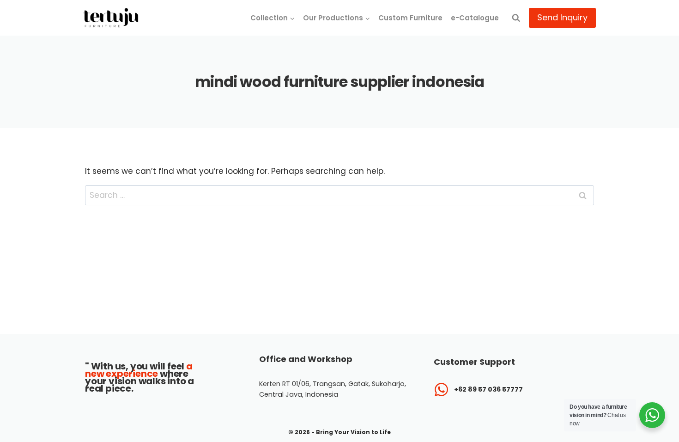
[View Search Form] (516, 18)
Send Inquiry (562, 17)
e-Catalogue (475, 18)
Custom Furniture (410, 18)
